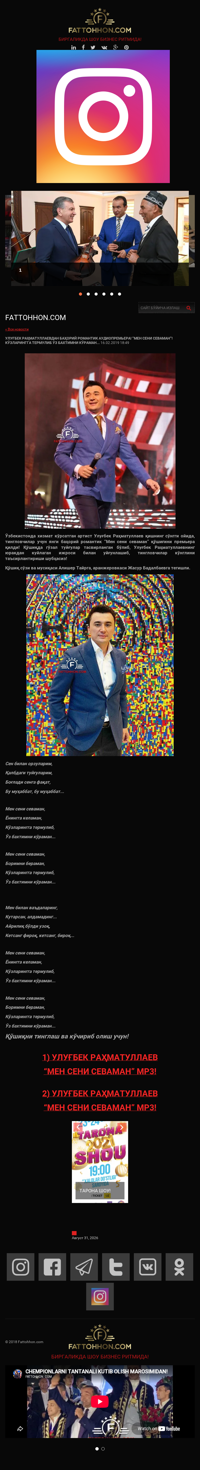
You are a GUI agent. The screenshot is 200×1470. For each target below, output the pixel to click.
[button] (97, 1449)
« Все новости (17, 329)
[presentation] (78, 1127)
